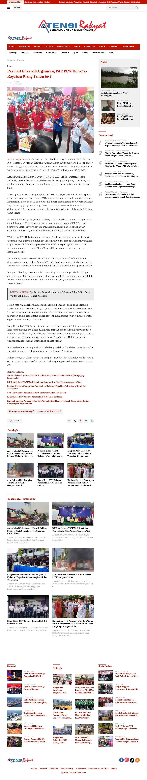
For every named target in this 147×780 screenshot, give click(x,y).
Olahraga (13, 52)
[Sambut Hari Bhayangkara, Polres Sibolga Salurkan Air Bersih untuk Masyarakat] (105, 741)
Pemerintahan (63, 46)
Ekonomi (113, 46)
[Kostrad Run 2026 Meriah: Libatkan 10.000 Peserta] (84, 704)
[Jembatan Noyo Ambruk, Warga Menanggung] (119, 77)
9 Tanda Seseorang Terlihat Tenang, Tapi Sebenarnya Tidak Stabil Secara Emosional (121, 144)
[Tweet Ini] (75, 421)
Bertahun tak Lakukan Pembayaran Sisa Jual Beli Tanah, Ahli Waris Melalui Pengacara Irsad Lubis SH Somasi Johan (122, 164)
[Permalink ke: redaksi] (9, 83)
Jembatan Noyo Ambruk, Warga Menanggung (114, 94)
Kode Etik (54, 768)
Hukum (77, 46)
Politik (102, 46)
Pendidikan (51, 52)
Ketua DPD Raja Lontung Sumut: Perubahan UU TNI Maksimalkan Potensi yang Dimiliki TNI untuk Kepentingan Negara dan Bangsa (127, 104)
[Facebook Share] (69, 421)
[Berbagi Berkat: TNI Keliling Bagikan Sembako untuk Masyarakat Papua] (105, 728)
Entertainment (98, 52)
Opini (75, 52)
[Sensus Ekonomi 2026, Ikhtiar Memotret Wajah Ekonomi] (14, 741)
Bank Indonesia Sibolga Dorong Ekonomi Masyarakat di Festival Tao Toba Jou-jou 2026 (35, 688)
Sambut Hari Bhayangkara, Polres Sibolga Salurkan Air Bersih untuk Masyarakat (127, 740)
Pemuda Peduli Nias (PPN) (49, 411)
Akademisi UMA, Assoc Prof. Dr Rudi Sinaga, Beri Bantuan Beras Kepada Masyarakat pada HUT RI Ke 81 (127, 675)
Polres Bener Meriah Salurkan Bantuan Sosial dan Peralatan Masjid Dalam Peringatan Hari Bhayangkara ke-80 (127, 701)
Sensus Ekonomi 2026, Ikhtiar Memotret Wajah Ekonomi (34, 740)
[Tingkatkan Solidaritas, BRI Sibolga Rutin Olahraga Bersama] (62, 729)
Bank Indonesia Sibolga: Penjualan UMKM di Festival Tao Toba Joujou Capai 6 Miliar (34, 675)
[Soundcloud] (137, 760)
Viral (111, 52)
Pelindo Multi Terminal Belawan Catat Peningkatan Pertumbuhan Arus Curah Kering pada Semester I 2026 (36, 701)
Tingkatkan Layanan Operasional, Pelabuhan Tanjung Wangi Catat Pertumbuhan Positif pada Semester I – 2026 (35, 714)
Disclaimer (81, 768)
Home (11, 46)
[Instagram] (126, 760)
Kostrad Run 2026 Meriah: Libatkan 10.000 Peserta (83, 715)
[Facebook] (121, 760)
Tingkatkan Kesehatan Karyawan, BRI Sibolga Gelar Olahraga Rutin (59, 690)
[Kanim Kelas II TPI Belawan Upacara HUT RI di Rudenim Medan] (50, 470)
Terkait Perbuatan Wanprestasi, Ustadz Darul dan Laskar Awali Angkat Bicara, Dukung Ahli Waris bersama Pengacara (121, 175)
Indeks (17, 7)
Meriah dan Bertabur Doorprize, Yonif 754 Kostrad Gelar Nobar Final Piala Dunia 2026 (84, 690)
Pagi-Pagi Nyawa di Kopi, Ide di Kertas (125, 117)
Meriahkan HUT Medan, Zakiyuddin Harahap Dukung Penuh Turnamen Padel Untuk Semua (84, 740)
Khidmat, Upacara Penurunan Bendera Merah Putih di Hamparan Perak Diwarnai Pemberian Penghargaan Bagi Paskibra (48, 402)
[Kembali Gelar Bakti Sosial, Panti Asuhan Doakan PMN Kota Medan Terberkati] (105, 715)
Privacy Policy (67, 768)
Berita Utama (24, 46)
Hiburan (25, 52)
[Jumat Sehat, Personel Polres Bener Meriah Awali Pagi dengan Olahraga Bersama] (62, 704)
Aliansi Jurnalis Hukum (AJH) (21, 411)
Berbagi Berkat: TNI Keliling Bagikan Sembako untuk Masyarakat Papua (126, 727)
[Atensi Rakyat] (19, 38)
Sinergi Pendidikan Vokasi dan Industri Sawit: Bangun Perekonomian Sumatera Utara (122, 154)
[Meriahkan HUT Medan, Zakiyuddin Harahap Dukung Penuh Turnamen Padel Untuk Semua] (84, 729)
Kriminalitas (89, 46)
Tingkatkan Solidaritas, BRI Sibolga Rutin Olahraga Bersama (61, 740)
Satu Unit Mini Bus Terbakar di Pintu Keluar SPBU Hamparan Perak (36, 393)
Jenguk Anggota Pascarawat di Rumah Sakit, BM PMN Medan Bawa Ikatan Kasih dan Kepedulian (127, 688)
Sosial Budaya (127, 46)
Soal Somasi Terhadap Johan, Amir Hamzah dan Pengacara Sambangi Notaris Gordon (120, 185)
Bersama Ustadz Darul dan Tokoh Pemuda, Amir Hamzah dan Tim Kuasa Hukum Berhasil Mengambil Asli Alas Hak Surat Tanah (121, 195)
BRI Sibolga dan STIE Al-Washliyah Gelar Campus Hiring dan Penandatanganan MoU (44, 382)
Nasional (38, 46)
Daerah (49, 46)
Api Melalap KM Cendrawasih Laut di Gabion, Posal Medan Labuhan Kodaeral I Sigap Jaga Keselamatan (46, 376)
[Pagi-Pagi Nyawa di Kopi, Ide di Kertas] (108, 118)
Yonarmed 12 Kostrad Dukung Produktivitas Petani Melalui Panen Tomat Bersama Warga (34, 727)
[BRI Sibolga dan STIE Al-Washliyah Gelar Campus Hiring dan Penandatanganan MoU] (50, 440)
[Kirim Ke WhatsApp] (92, 421)
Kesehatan (37, 52)
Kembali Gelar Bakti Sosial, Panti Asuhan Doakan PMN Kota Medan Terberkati (127, 714)
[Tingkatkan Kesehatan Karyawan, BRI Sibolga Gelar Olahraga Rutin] (62, 679)
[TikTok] (132, 760)
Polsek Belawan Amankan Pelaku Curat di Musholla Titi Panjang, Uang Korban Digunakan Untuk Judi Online (80, 2)
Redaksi (43, 768)
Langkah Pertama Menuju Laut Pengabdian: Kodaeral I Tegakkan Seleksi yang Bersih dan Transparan (46, 387)
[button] (137, 7)
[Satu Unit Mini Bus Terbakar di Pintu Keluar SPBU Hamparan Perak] (20, 470)
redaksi (16, 82)
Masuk (114, 768)
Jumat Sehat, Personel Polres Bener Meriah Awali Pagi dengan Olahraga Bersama (61, 715)
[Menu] (9, 7)
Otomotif (65, 52)
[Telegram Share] (86, 421)
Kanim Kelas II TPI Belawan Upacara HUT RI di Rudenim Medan (34, 397)
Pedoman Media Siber (98, 768)
